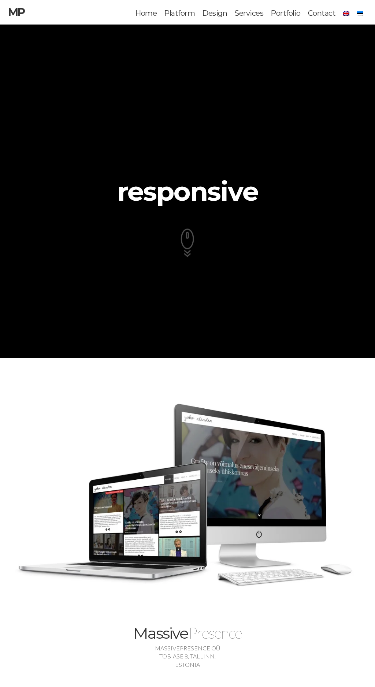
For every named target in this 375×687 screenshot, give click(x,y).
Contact (322, 13)
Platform (179, 13)
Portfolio (286, 13)
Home (146, 13)
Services (248, 13)
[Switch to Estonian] (360, 13)
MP (16, 12)
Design (214, 13)
